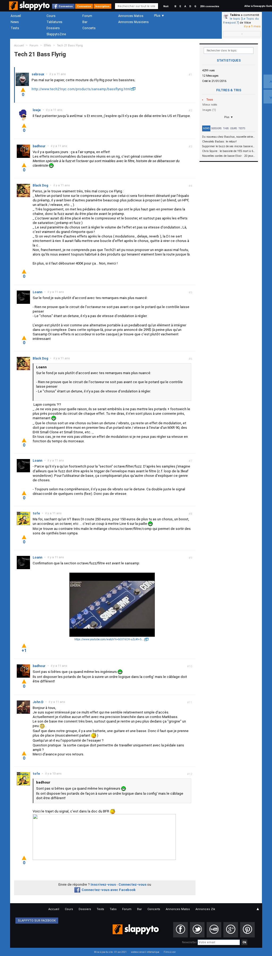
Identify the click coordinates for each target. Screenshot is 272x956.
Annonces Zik (205, 909)
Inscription (102, 6)
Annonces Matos (130, 16)
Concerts (89, 28)
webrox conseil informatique (145, 952)
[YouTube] (214, 929)
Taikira (235, 15)
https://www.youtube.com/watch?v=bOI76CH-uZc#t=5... (109, 639)
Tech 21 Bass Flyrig (70, 45)
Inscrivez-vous (103, 884)
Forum (87, 16)
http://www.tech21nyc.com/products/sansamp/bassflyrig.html (81, 89)
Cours (51, 16)
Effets (47, 45)
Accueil (16, 16)
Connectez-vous (132, 884)
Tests (15, 28)
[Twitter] (197, 929)
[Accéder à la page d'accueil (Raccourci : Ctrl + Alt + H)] (30, 8)
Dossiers (53, 28)
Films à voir (170, 952)
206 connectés (209, 6)
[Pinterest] (247, 929)
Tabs (226, 128)
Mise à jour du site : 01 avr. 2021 (110, 952)
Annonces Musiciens (133, 22)
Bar (84, 22)
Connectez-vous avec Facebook (108, 890)
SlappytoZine (56, 34)
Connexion (66, 6)
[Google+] (230, 929)
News (15, 22)
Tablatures (54, 22)
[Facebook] (180, 929)
